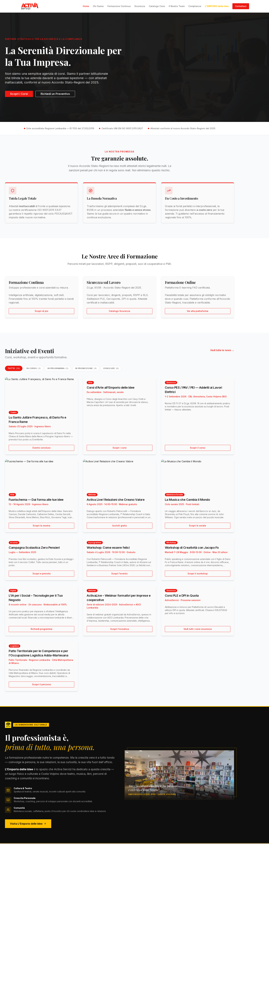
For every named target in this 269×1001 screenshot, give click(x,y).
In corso (33, 368)
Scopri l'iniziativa (119, 629)
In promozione (86, 368)
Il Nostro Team (177, 6)
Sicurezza (139, 6)
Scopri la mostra (41, 525)
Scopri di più (41, 311)
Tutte (14, 368)
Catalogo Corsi (157, 6)
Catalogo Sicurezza (119, 311)
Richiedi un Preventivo (55, 93)
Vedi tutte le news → (222, 350)
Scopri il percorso (41, 684)
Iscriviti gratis (119, 525)
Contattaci (240, 6)
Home (86, 6)
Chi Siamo (98, 6)
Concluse (111, 368)
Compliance (194, 6)
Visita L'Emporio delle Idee (26, 823)
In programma (57, 368)
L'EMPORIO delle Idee (217, 6)
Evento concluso (42, 447)
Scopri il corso (197, 447)
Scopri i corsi (120, 447)
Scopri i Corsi (19, 93)
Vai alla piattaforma (197, 311)
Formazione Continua (119, 6)
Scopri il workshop (198, 573)
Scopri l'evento (119, 573)
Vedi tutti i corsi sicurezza (198, 629)
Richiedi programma (41, 629)
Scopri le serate (197, 525)
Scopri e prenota (42, 573)
